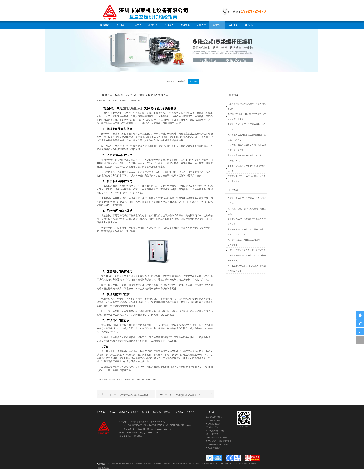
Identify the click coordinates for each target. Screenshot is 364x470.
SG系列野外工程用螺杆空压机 (217, 438)
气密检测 (183, 464)
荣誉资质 (201, 25)
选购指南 (185, 25)
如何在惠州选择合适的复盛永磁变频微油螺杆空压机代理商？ (247, 147)
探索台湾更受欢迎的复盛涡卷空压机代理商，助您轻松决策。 (247, 116)
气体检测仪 (148, 464)
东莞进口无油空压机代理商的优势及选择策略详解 (247, 200)
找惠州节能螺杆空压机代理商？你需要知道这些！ (247, 106)
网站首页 (104, 25)
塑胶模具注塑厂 (104, 468)
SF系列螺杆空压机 (213, 424)
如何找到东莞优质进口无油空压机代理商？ (246, 250)
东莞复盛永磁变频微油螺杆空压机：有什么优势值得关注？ (247, 158)
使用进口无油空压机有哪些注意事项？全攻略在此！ (247, 221)
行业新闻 (182, 81)
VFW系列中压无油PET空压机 (217, 444)
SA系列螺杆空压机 (213, 421)
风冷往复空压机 (212, 434)
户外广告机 (243, 464)
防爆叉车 (213, 464)
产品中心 (136, 25)
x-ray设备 (233, 464)
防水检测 (175, 464)
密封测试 (167, 464)
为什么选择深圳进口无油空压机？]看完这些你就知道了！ (247, 268)
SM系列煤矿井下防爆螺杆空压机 (218, 441)
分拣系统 (129, 464)
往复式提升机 (224, 464)
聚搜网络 (138, 436)
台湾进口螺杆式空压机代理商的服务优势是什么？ (247, 127)
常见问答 (194, 81)
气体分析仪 (158, 464)
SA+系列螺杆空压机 (214, 417)
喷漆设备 (205, 464)
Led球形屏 (139, 464)
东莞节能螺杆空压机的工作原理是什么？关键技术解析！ (247, 178)
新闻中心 (217, 25)
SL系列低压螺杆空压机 (215, 431)
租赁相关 (153, 25)
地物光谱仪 (253, 464)
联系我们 (249, 25)
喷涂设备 (111, 464)
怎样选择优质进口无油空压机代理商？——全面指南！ (247, 242)
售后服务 (233, 25)
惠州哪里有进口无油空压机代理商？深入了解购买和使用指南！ (247, 232)
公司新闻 (171, 81)
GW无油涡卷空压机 (213, 448)
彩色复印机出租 (195, 464)
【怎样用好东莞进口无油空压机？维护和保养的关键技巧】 (247, 258)
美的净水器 (120, 464)
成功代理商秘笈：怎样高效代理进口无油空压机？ (247, 211)
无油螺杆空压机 (212, 427)
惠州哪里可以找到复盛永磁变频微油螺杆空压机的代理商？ (247, 137)
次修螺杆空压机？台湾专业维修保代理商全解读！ (247, 168)
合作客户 (169, 25)
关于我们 (120, 25)
